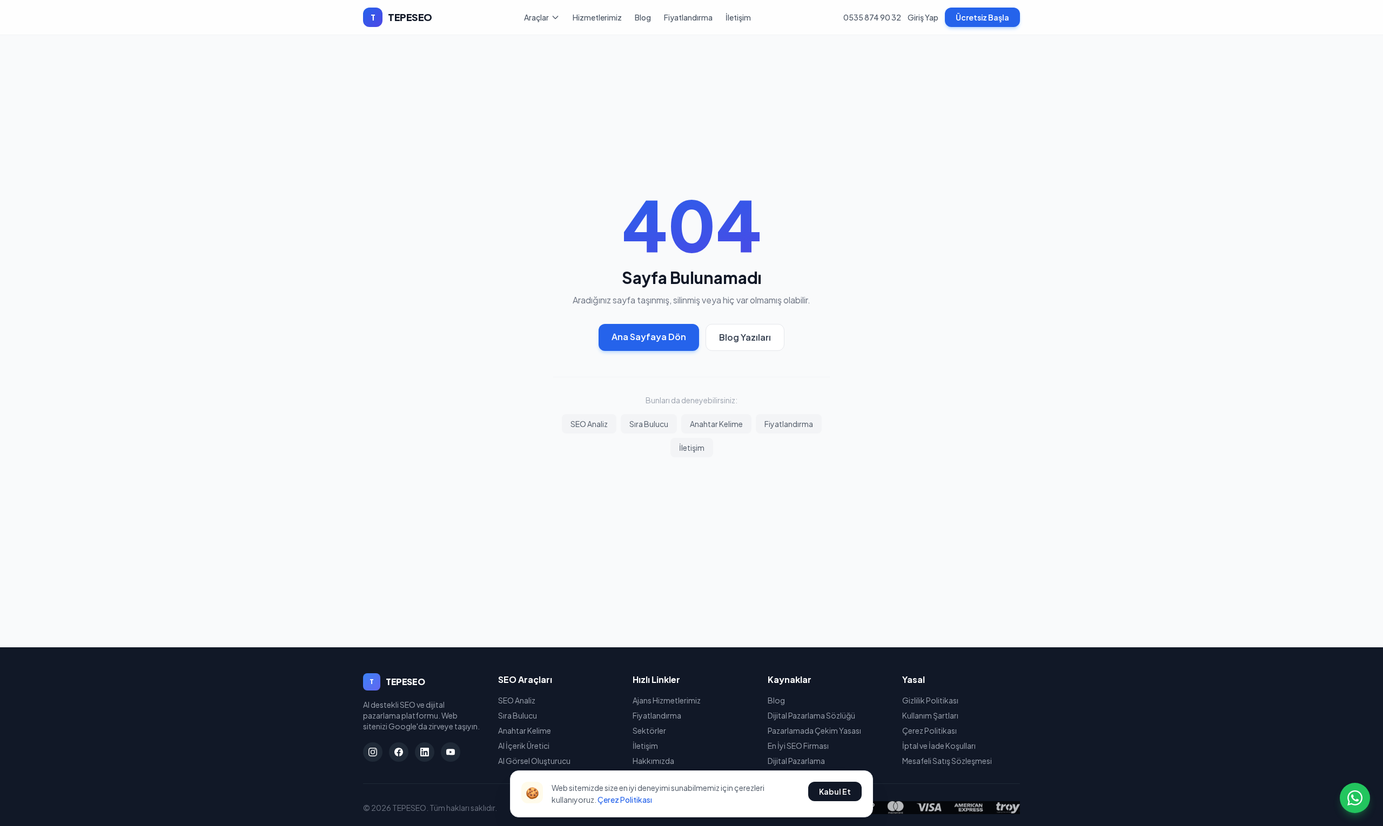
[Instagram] (372, 752)
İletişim (738, 17)
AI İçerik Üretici (523, 745)
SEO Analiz (589, 424)
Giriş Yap (923, 17)
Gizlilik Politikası (930, 700)
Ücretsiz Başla (982, 17)
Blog (643, 17)
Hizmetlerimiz (597, 17)
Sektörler (649, 730)
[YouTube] (450, 752)
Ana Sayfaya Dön (649, 336)
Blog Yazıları (745, 337)
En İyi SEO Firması (798, 745)
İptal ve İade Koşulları (939, 745)
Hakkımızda (653, 761)
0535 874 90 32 (872, 17)
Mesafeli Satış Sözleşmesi (947, 761)
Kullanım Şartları (930, 715)
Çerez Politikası (929, 730)
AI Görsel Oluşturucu (534, 761)
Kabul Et (835, 791)
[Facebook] (398, 752)
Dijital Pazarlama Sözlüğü (811, 715)
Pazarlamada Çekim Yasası (814, 730)
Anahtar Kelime (716, 424)
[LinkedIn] (424, 752)
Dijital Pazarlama (796, 761)
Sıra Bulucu (648, 424)
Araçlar (536, 17)
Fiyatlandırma (688, 17)
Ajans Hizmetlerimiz (667, 700)
